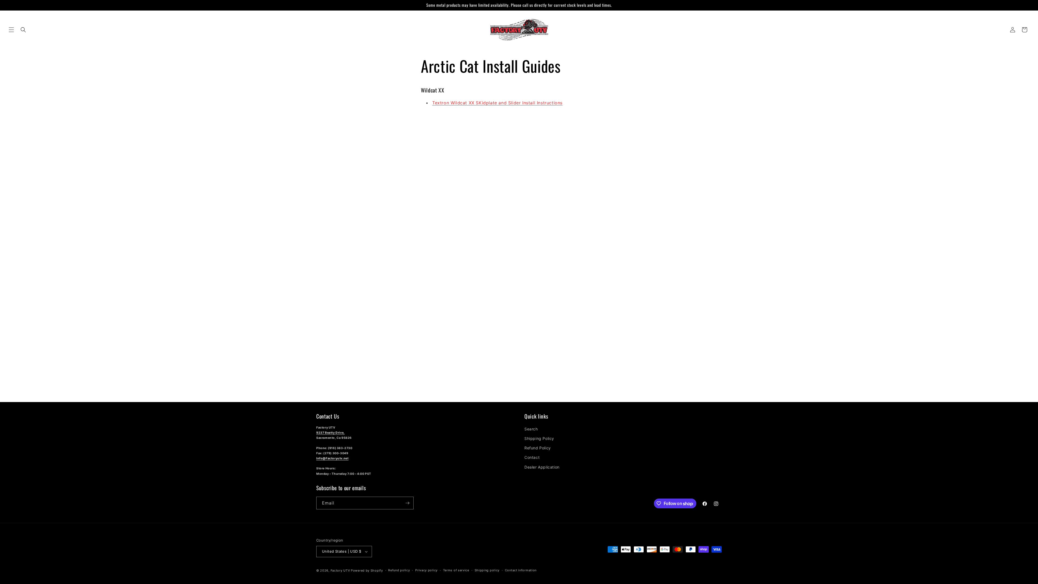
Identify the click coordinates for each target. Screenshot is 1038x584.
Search (531, 429)
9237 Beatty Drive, (330, 432)
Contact (532, 457)
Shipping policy (487, 570)
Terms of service (456, 570)
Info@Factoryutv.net (332, 458)
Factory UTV (340, 570)
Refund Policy (537, 448)
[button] (11, 30)
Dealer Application (542, 467)
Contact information (521, 570)
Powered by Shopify (367, 570)
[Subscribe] (407, 503)
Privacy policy (426, 570)
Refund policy (399, 570)
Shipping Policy (539, 438)
